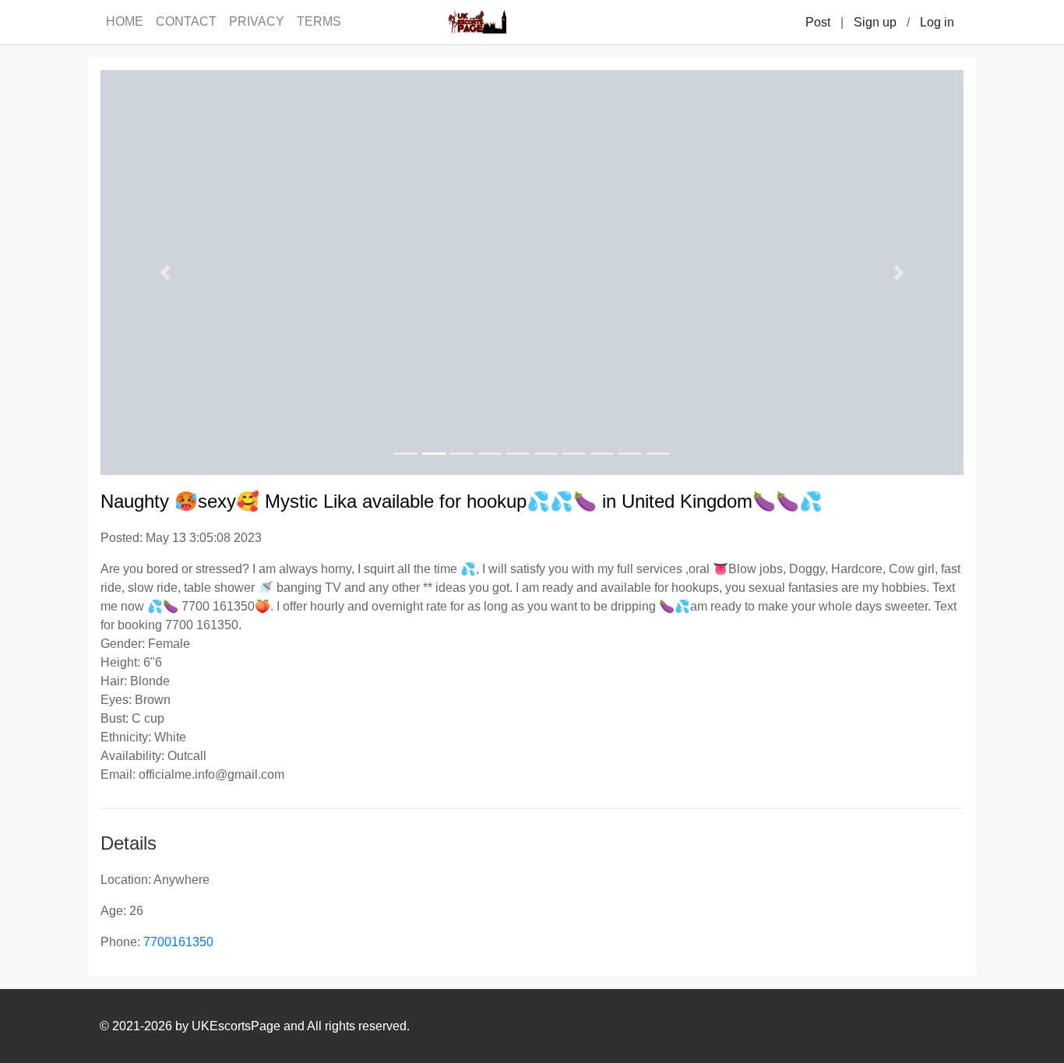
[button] (165, 272)
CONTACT (186, 21)
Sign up (875, 22)
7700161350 (178, 942)
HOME (124, 21)
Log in (937, 22)
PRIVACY (256, 21)
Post (817, 22)
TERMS (319, 21)
